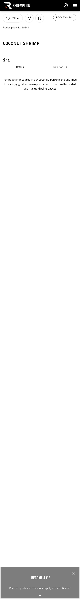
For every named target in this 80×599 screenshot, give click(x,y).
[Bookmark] (40, 18)
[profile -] (65, 5)
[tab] (20, 66)
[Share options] (29, 18)
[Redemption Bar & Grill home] (19, 5)
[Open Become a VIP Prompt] (40, 595)
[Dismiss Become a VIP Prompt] (73, 573)
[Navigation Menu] (75, 5)
